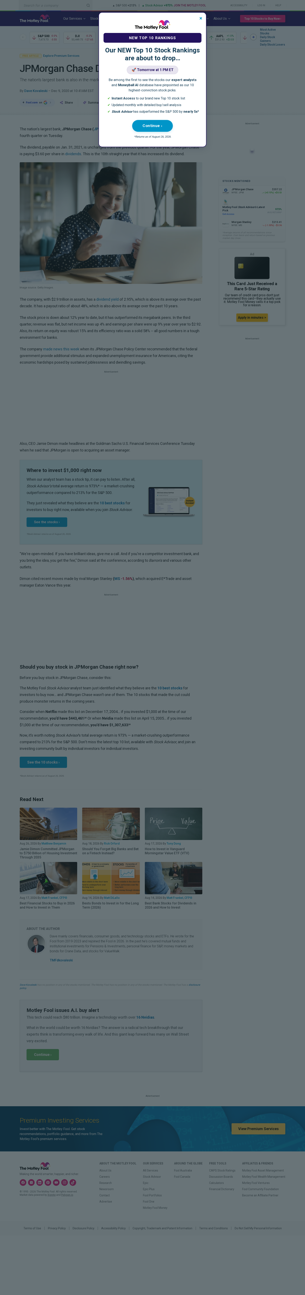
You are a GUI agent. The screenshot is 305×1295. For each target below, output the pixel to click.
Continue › (152, 125)
